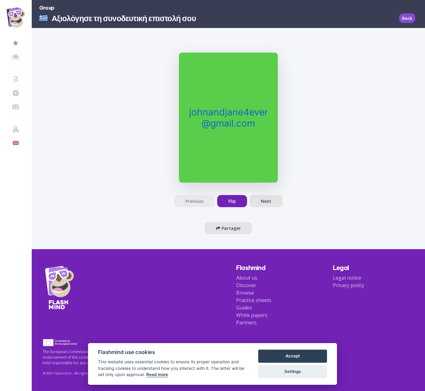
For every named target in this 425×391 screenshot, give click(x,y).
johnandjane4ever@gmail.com (228, 117)
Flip (232, 201)
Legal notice (347, 277)
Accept (293, 355)
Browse (245, 292)
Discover (246, 285)
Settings (292, 371)
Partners (246, 322)
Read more (157, 374)
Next (266, 201)
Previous (194, 201)
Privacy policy (348, 285)
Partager (230, 228)
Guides (244, 307)
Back (407, 18)
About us (246, 277)
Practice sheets (253, 300)
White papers (252, 315)
